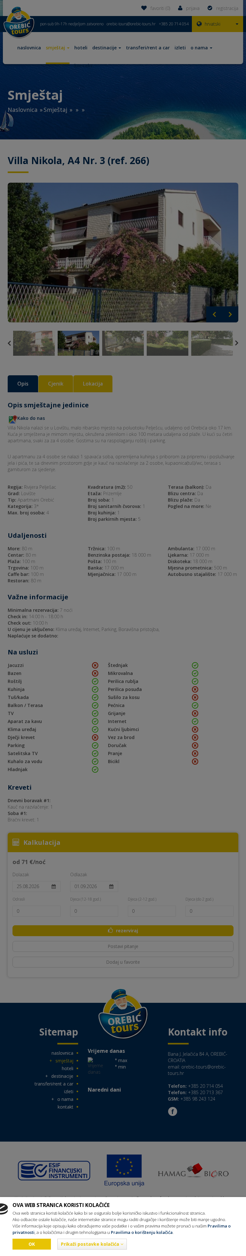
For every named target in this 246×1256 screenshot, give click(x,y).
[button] (92, 1244)
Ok (32, 1244)
